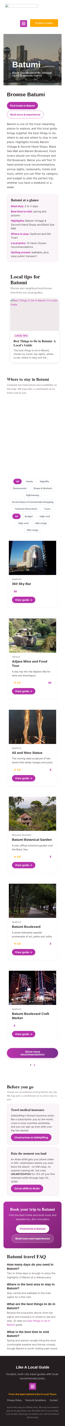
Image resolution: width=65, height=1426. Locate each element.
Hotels (29, 481)
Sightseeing (32, 495)
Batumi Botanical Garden (32, 839)
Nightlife (44, 481)
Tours (47, 508)
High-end (45, 516)
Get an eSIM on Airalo (27, 1188)
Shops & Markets (42, 488)
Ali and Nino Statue (27, 753)
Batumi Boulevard (26, 926)
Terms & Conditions (35, 1400)
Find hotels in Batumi (22, 105)
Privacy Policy (14, 1400)
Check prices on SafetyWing (31, 1137)
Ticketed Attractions (26, 508)
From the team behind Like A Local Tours (33, 1394)
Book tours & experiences (25, 114)
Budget (29, 516)
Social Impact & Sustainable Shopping (32, 502)
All (17, 481)
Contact (54, 1400)
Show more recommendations (32, 1053)
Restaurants (20, 488)
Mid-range (41, 523)
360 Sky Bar (21, 584)
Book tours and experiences (32, 1238)
